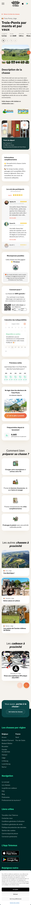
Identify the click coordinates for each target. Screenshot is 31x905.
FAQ (3, 791)
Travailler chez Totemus (10, 815)
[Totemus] (15, 3)
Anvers (4, 737)
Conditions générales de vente (12, 824)
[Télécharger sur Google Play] (27, 4)
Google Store (22, 309)
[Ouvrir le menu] (3, 3)
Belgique (5, 734)
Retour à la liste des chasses (12, 14)
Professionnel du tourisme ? (11, 800)
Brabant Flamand (8, 740)
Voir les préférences (15, 899)
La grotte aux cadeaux (9, 788)
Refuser (15, 894)
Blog (3, 794)
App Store (15, 309)
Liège (3, 758)
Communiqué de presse (10, 833)
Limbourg (5, 761)
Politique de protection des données (14, 827)
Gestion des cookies (14, 902)
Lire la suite (12, 218)
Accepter (15, 889)
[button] (15, 563)
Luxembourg (6, 764)
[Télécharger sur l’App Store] (23, 4)
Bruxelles (5, 746)
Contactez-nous (7, 818)
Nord (17, 737)
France (18, 734)
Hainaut (4, 755)
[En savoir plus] (15, 267)
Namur (4, 767)
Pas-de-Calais (20, 740)
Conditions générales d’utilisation (13, 821)
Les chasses (6, 785)
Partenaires (6, 797)
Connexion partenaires (9, 837)
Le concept (5, 782)
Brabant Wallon (7, 743)
